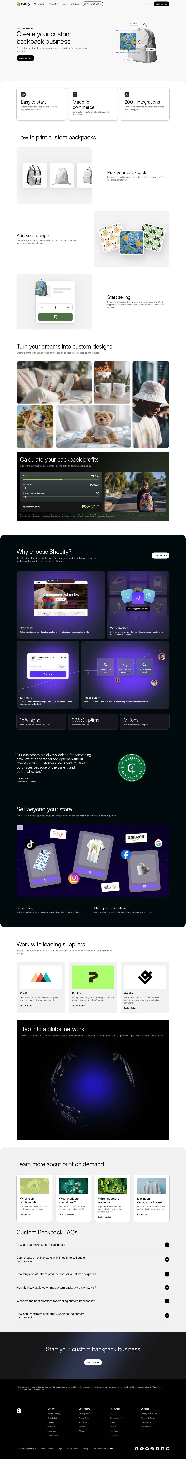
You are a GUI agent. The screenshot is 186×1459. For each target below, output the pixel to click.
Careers (51, 1422)
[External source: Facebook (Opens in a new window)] (136, 1448)
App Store (83, 1422)
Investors (51, 1427)
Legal (60, 1449)
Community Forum (148, 1418)
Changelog (114, 1435)
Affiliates (82, 1431)
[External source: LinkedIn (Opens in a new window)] (162, 1448)
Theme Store (84, 1418)
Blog (111, 1414)
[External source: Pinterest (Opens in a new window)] (167, 1448)
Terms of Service (47, 1449)
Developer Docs (85, 1414)
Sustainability (53, 1435)
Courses (113, 1427)
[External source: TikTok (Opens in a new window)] (157, 1448)
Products (53, 4)
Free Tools (114, 1431)
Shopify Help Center (149, 1414)
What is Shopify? (54, 1414)
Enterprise (75, 4)
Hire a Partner (146, 1422)
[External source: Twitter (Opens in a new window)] (142, 1448)
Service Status (146, 1427)
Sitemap (85, 1449)
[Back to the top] (19, 1410)
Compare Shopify (116, 1418)
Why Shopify (39, 4)
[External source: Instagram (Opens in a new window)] (152, 1448)
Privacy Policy (72, 1449)
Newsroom (52, 1431)
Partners (82, 1427)
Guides (112, 1422)
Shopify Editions (54, 1418)
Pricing (64, 4)
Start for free (161, 4)
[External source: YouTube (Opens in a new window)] (147, 1448)
